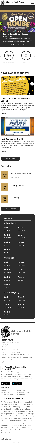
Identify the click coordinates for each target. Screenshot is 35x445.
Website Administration (6, 437)
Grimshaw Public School (14, 2)
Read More (4, 111)
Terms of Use (11, 435)
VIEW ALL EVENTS (10, 207)
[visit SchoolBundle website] (17, 440)
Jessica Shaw (21, 388)
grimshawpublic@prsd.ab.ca (20, 352)
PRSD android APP (17, 381)
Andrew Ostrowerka (23, 390)
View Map (5, 345)
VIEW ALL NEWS (10, 156)
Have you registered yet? (14, 34)
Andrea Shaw (21, 392)
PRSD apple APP (5, 381)
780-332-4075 (15, 347)
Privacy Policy (4, 435)
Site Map (18, 435)
